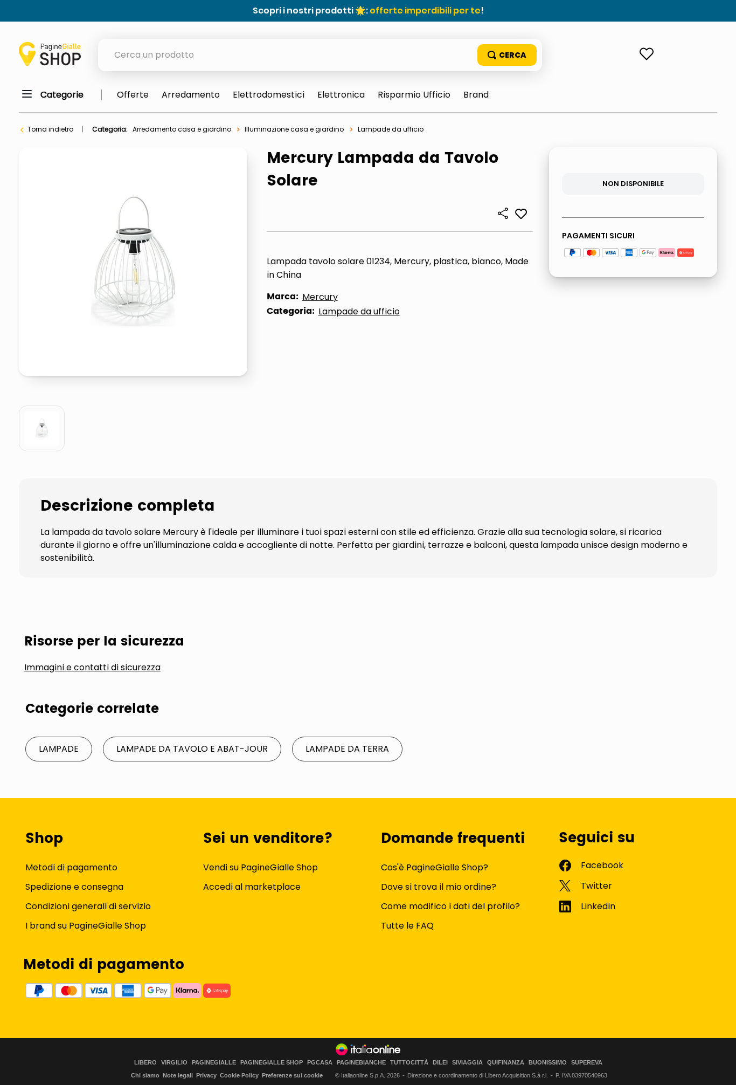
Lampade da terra (347, 749)
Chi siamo (145, 1075)
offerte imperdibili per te (425, 10)
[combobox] (320, 55)
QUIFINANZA (505, 1063)
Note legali (178, 1075)
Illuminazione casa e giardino (294, 129)
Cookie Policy (239, 1075)
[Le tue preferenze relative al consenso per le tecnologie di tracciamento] (717, 1066)
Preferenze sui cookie (292, 1075)
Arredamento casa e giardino (182, 129)
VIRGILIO (174, 1063)
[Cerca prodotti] (507, 55)
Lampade (59, 749)
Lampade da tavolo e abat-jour (192, 749)
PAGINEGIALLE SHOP (271, 1063)
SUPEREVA (586, 1063)
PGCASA (319, 1063)
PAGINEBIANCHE (361, 1063)
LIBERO (145, 1063)
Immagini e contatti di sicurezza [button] (92, 667)
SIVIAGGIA (467, 1063)
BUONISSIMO (548, 1063)
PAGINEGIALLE (214, 1063)
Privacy (206, 1075)
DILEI (440, 1063)
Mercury (320, 297)
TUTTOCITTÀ (409, 1063)
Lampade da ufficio (390, 129)
